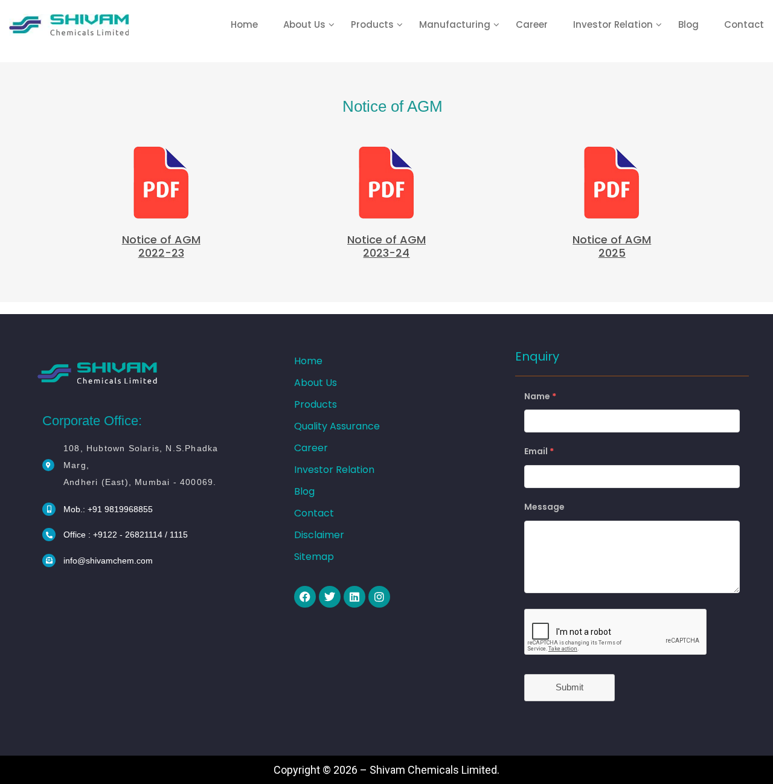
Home (244, 24)
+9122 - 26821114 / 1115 (140, 534)
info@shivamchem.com (108, 560)
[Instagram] (379, 597)
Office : (78, 534)
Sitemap (314, 557)
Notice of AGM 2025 (612, 246)
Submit (569, 687)
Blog (688, 24)
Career (532, 24)
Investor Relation (613, 24)
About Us (304, 24)
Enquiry (537, 356)
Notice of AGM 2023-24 (386, 246)
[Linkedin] (354, 597)
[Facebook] (305, 597)
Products (372, 24)
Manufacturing (454, 24)
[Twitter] (330, 597)
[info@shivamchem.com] (49, 560)
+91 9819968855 (120, 509)
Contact (744, 24)
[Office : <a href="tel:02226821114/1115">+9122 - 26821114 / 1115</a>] (49, 534)
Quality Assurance (337, 426)
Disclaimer (319, 535)
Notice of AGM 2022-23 (161, 246)
